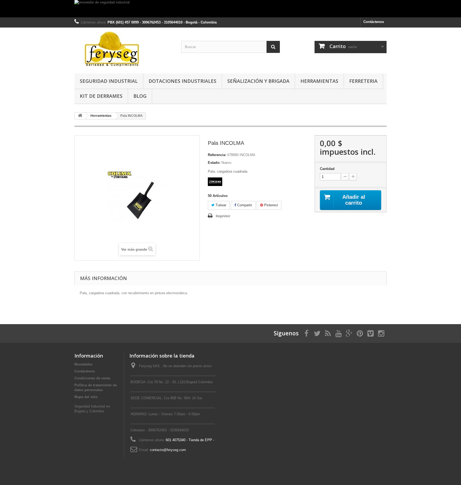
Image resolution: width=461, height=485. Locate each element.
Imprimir (223, 216)
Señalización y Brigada (258, 81)
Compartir (244, 205)
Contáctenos (373, 22)
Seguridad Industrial (109, 81)
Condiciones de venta (92, 378)
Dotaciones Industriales (182, 81)
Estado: (214, 163)
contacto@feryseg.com (168, 450)
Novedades (83, 364)
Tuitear (220, 205)
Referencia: (217, 155)
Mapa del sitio (86, 397)
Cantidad (327, 169)
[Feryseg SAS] (123, 49)
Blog (139, 96)
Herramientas (319, 81)
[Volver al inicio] (80, 115)
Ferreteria (363, 81)
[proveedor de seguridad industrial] (230, 8)
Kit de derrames (101, 96)
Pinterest (270, 205)
